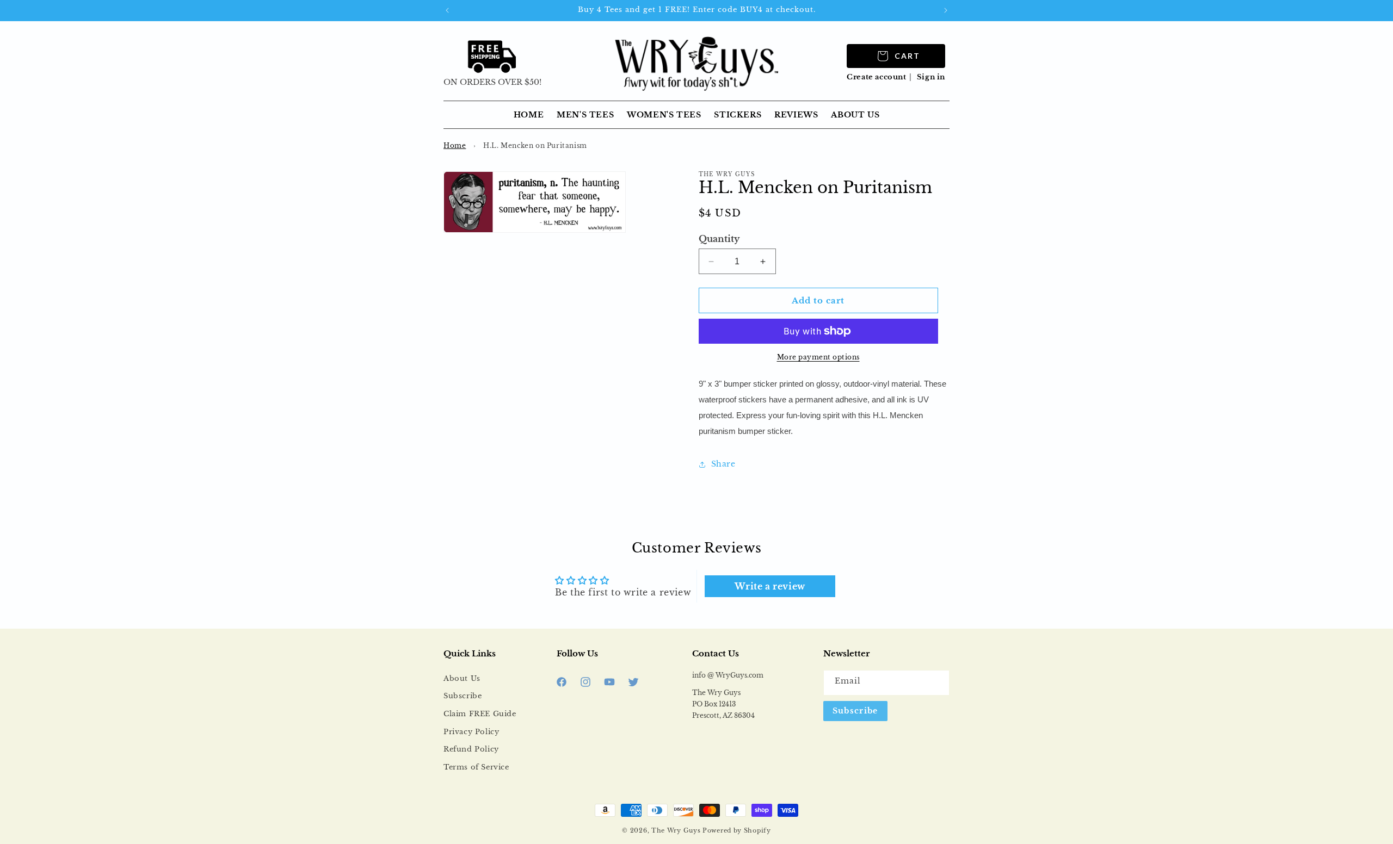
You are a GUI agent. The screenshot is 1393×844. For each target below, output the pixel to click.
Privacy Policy (471, 732)
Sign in (931, 77)
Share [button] (723, 464)
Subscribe (462, 696)
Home (454, 145)
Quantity (719, 238)
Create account (876, 77)
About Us (461, 678)
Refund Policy (471, 749)
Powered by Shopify (736, 830)
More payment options (818, 357)
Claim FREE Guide (479, 714)
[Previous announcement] (447, 10)
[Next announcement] (946, 10)
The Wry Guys (675, 830)
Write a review (770, 586)
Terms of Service (476, 767)
